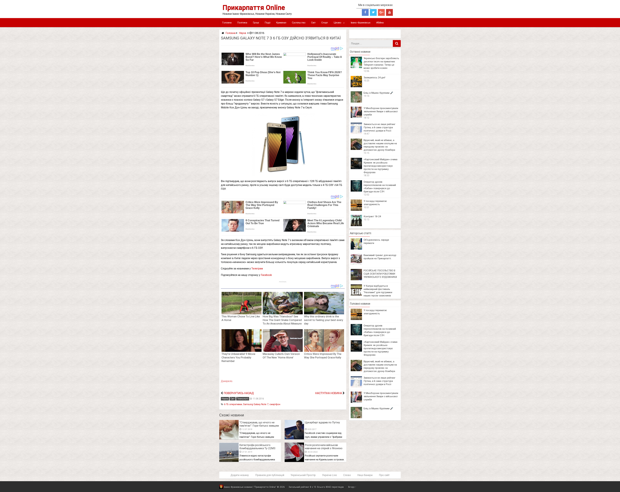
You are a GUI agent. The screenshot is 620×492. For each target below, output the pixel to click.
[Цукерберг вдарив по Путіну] (294, 438)
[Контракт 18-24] (356, 225)
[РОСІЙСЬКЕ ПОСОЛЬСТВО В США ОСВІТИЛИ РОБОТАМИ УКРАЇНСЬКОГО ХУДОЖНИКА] (356, 279)
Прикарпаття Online (253, 7)
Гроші (256, 22)
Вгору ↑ (352, 487)
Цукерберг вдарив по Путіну (322, 422)
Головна (227, 22)
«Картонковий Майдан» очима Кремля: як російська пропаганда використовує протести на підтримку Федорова (380, 166)
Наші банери (364, 475)
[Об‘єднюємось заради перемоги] (356, 248)
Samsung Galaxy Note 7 (255, 404)
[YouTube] (389, 12)
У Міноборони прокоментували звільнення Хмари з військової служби (381, 111)
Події (267, 22)
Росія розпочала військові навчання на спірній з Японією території (323, 448)
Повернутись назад (239, 393)
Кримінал (281, 22)
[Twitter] (373, 12)
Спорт (324, 22)
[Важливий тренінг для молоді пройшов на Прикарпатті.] (356, 264)
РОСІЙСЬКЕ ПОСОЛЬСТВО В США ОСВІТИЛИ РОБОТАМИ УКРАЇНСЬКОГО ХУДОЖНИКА (380, 273)
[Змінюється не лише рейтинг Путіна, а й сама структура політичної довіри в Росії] (356, 133)
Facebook (266, 275)
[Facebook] (365, 12)
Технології (242, 398)
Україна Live (329, 475)
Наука (242, 33)
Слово (347, 475)
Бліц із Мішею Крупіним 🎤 (378, 92)
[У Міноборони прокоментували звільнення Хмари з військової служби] (356, 117)
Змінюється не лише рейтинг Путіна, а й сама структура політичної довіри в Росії (379, 127)
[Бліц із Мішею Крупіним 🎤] (356, 101)
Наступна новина (328, 393)
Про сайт (384, 475)
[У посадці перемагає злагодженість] (356, 209)
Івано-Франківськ (361, 22)
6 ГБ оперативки (233, 404)
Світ (313, 22)
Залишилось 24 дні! (374, 77)
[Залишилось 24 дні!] (356, 86)
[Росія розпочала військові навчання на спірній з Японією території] (294, 461)
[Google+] (381, 12)
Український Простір (303, 475)
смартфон (274, 404)
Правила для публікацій (269, 475)
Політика (242, 22)
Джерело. (227, 381)
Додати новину (240, 475)
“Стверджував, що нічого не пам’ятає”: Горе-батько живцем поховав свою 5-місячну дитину (259, 425)
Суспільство (298, 22)
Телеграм (257, 268)
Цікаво (337, 22)
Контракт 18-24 (372, 216)
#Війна (380, 22)
